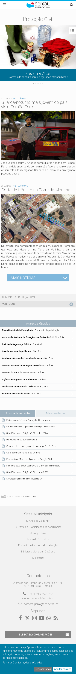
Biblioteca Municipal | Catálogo (38, 551)
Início (3, 496)
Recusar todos (43, 669)
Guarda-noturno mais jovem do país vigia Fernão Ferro (34, 104)
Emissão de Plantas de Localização (38, 545)
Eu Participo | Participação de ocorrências (38, 527)
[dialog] (38, 659)
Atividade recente (20, 413)
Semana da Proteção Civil (19, 297)
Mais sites (38, 557)
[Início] (38, 7)
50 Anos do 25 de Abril (38, 520)
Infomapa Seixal (38, 533)
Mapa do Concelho (38, 539)
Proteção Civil (20, 98)
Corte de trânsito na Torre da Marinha (35, 189)
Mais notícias (23, 278)
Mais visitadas (56, 413)
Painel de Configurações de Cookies (22, 662)
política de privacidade (14, 657)
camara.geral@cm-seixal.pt (41, 604)
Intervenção (14, 496)
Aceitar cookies (62, 669)
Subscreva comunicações (35, 634)
